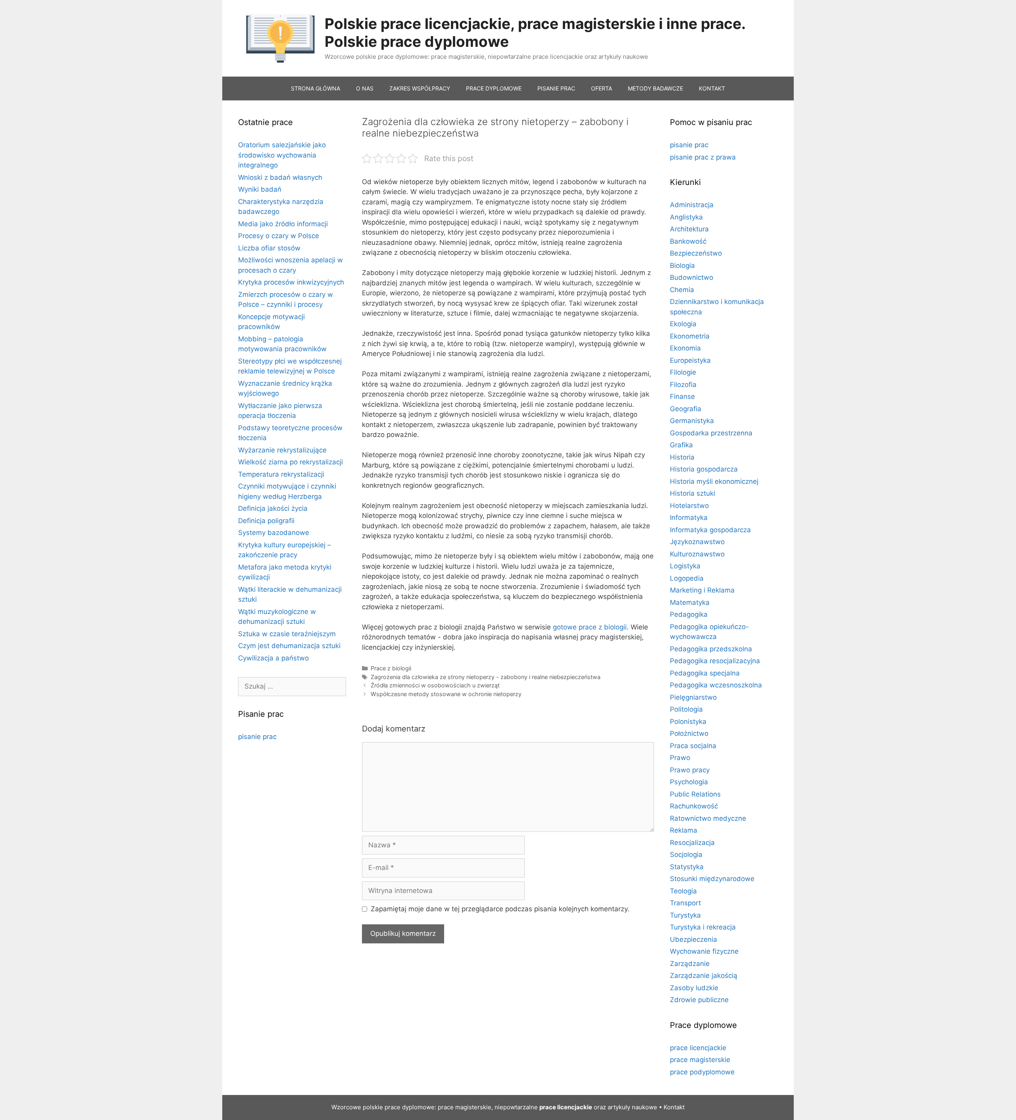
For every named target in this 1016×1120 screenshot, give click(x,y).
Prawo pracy (690, 770)
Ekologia (683, 324)
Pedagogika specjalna (705, 673)
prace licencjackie (698, 1048)
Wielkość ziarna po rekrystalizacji (290, 462)
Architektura (689, 229)
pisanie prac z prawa (703, 157)
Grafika (681, 445)
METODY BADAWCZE (655, 88)
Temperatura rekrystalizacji (281, 474)
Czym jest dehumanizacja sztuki (289, 646)
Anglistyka (686, 217)
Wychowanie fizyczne (704, 951)
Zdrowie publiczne (699, 1000)
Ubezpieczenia (693, 939)
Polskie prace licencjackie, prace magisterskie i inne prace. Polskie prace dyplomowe (535, 32)
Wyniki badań (259, 189)
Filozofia (683, 385)
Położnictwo (689, 733)
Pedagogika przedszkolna (711, 649)
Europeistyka (690, 360)
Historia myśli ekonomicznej (714, 481)
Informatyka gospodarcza (710, 530)
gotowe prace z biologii (590, 627)
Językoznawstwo (697, 542)
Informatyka (689, 518)
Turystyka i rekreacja (703, 927)
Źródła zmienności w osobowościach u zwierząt (435, 685)
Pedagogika (689, 614)
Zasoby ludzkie (694, 988)
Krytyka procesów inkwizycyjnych (291, 282)
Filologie (683, 372)
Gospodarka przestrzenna (711, 433)
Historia (682, 457)
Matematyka (690, 602)
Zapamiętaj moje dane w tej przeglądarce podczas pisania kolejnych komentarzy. (500, 909)
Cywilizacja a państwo (273, 658)
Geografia (685, 409)
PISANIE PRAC (556, 88)
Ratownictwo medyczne (708, 818)
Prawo (680, 758)
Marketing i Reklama (702, 590)
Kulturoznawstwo (697, 554)
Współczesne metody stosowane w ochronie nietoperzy (446, 694)
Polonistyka (688, 721)
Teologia (683, 891)
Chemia (682, 290)
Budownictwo (691, 277)
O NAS (364, 88)
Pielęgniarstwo (693, 697)
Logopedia (687, 578)
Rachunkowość (694, 806)
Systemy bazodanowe (273, 533)
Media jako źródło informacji (283, 224)
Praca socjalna (693, 746)
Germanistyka (692, 421)
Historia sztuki (692, 493)
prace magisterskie (700, 1060)
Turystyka (685, 915)
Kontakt (674, 1107)
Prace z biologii (391, 668)
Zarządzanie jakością (703, 976)
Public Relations (695, 794)
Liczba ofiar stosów (269, 248)
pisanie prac (257, 737)
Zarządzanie (690, 964)
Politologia (686, 709)
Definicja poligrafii (266, 521)
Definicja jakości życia (273, 508)
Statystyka (687, 867)
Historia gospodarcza (704, 469)
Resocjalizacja (692, 843)
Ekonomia (685, 348)
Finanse (682, 396)
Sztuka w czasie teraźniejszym (287, 634)
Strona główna (315, 88)
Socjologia (686, 854)
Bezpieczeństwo (696, 253)
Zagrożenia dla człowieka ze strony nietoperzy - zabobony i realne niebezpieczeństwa (485, 677)
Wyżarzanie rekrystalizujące (282, 450)
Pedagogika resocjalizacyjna (715, 661)
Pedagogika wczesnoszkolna (716, 685)
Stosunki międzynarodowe (712, 879)
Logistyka (685, 566)
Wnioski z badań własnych (280, 177)
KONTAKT (712, 88)
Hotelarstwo (689, 506)
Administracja (692, 205)
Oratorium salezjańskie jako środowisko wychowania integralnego (282, 155)
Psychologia (689, 782)
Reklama (683, 830)
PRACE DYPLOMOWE (493, 88)
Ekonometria (690, 336)
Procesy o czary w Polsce (278, 236)
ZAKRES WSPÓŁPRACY (419, 88)
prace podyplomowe (702, 1072)
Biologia (682, 265)
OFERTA (601, 88)
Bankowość (688, 241)
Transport (685, 903)
